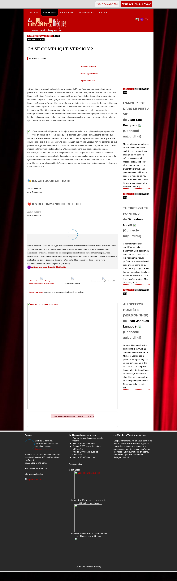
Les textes (49, 13)
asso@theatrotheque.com (36, 468)
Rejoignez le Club (121, 457)
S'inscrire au (136, 4)
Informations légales (34, 474)
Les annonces (86, 13)
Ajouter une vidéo (88, 81)
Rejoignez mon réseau (43, 449)
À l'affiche (66, 13)
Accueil (34, 13)
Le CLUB (102, 13)
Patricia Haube (39, 58)
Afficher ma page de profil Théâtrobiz (48, 267)
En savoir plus (75, 464)
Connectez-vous (36, 292)
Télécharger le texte (89, 74)
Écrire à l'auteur (88, 66)
